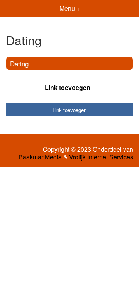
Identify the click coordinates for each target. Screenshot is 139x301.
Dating (19, 63)
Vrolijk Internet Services (101, 157)
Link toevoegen (67, 87)
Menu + (69, 8)
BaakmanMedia (40, 157)
